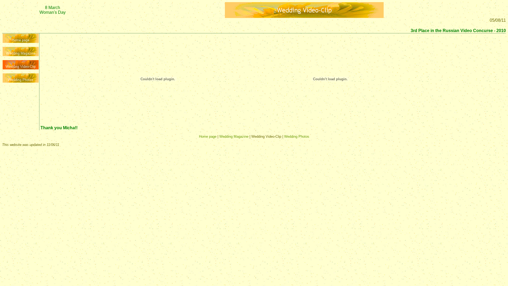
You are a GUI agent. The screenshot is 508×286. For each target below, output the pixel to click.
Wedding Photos (296, 136)
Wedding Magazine (233, 136)
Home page (207, 136)
